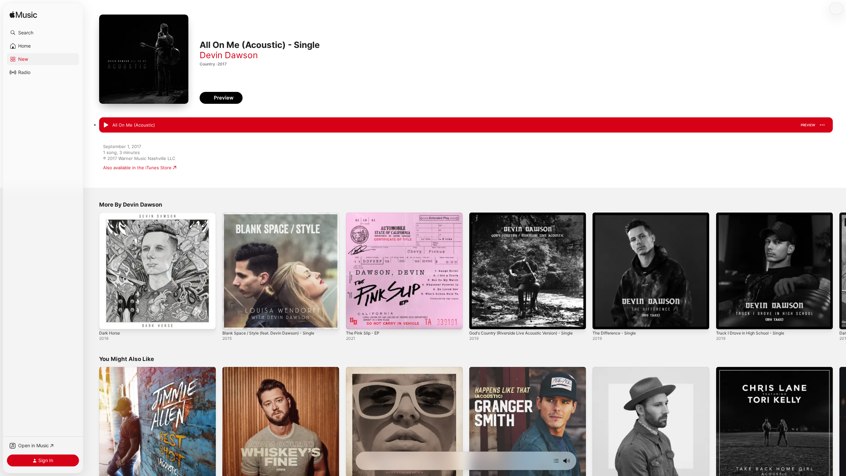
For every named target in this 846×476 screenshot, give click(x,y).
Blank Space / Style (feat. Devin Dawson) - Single (273, 215)
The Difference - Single (617, 215)
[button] (43, 32)
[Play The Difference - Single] (601, 321)
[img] (23, 15)
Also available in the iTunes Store (137, 167)
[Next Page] (839, 271)
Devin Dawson (229, 55)
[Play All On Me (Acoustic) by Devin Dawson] (105, 125)
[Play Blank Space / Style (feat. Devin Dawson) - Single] (231, 321)
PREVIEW (808, 125)
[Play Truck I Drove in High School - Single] (724, 321)
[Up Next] (556, 460)
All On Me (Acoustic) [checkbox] (133, 125)
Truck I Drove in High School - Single (753, 215)
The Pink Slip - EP (364, 215)
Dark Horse (110, 215)
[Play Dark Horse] (107, 321)
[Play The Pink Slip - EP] (354, 321)
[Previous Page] (92, 271)
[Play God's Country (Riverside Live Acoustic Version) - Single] (477, 321)
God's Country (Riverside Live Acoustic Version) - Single (527, 215)
